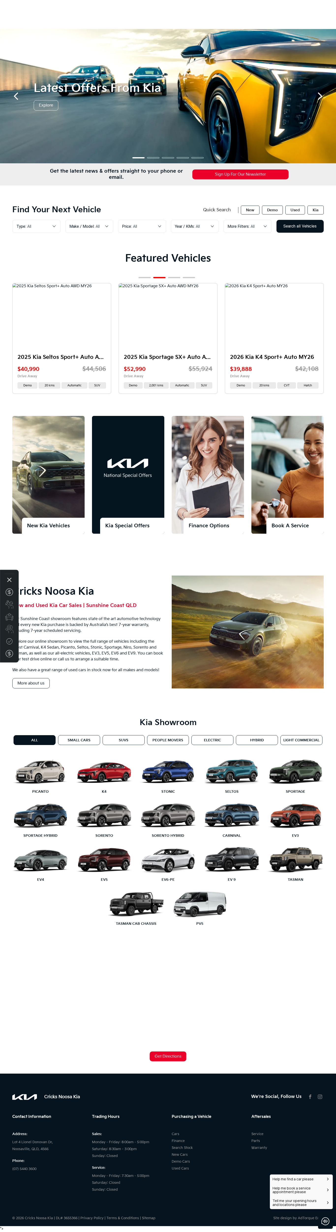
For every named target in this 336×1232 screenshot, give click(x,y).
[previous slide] (16, 96)
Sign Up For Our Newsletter (240, 174)
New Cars (180, 1155)
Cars (175, 1134)
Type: (21, 226)
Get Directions (168, 1056)
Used (295, 210)
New (250, 210)
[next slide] (320, 96)
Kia (316, 210)
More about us (31, 683)
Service (257, 1134)
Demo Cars (181, 1161)
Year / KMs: (185, 226)
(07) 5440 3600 (24, 1169)
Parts (255, 1141)
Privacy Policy (92, 1218)
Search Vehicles (300, 226)
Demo (272, 210)
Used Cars (180, 1168)
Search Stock (182, 1148)
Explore (46, 105)
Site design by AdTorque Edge (298, 1218)
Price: (127, 226)
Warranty (259, 1148)
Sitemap (148, 1218)
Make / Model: (81, 226)
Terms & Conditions (123, 1218)
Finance (178, 1141)
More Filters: (238, 226)
